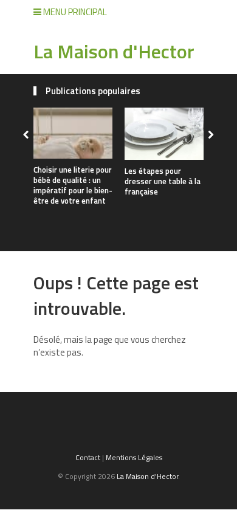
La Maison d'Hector (113, 51)
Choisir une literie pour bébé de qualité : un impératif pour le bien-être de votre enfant (72, 185)
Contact (87, 457)
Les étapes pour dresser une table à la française (163, 181)
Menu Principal (74, 12)
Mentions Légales (134, 457)
